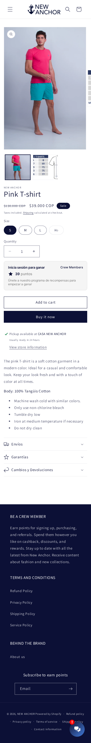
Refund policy (75, 714)
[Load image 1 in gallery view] (17, 167)
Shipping (28, 212)
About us (17, 656)
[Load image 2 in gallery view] (45, 167)
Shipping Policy (22, 613)
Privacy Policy (21, 602)
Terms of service (46, 721)
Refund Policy (21, 591)
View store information (28, 347)
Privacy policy (22, 721)
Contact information (47, 729)
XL (59, 231)
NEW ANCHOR (26, 714)
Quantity (10, 241)
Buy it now (45, 316)
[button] (10, 9)
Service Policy (21, 625)
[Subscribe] (70, 689)
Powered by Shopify (48, 714)
